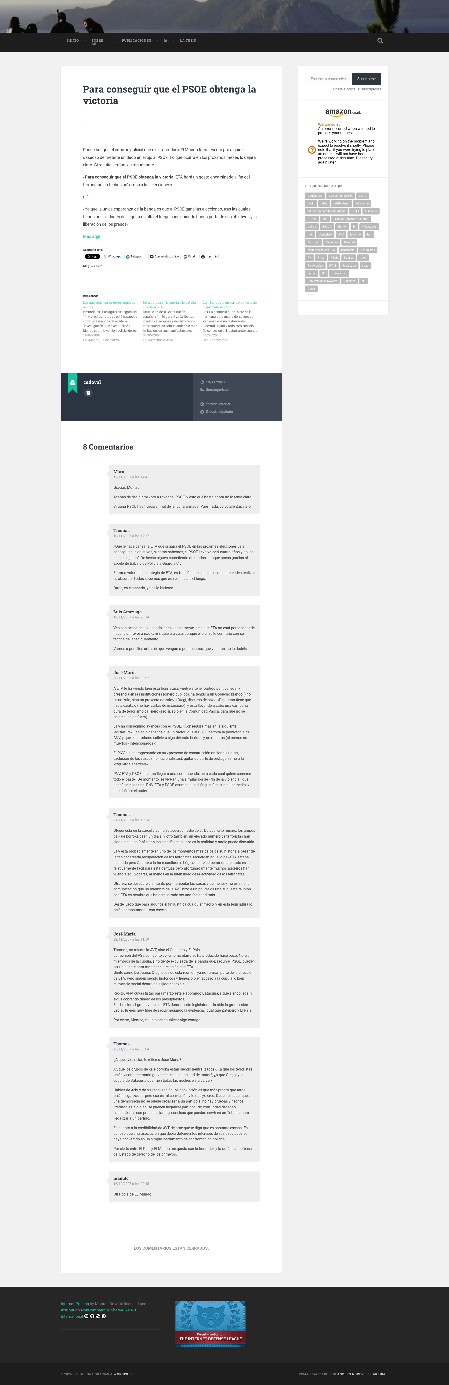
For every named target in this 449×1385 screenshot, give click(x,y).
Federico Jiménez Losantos (350, 219)
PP (309, 257)
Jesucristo (325, 234)
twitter (312, 273)
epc (325, 219)
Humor (342, 226)
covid (311, 203)
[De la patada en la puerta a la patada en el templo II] (173, 321)
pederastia (348, 250)
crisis (324, 203)
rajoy (363, 257)
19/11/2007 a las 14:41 (131, 477)
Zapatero (349, 281)
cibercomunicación (341, 195)
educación (362, 203)
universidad (339, 273)
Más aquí (92, 236)
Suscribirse (366, 79)
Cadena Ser (315, 195)
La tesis (188, 40)
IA (165, 40)
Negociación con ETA (321, 250)
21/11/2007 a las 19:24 (131, 820)
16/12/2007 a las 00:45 (131, 1184)
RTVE (332, 265)
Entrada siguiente (219, 412)
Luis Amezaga (127, 611)
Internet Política (75, 1303)
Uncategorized (217, 390)
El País (312, 219)
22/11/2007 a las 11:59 (131, 939)
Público (349, 257)
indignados (369, 226)
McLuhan (313, 242)
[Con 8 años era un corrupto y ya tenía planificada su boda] (233, 321)
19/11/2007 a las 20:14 (131, 617)
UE (324, 273)
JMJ (341, 234)
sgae (365, 265)
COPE (362, 195)
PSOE (334, 257)
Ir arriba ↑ (378, 1374)
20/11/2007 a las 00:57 (131, 678)
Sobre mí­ (97, 42)
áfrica (311, 288)
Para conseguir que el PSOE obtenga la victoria (169, 95)
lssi (369, 234)
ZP (363, 281)
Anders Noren (350, 1374)
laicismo (355, 234)
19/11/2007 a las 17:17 (131, 536)
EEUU (355, 211)
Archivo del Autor (88, 393)
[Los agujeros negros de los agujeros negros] (113, 321)
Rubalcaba (349, 265)
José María (124, 672)
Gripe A (327, 226)
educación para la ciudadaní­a (326, 211)
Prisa (321, 257)
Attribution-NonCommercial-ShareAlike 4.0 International (98, 1313)
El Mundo (371, 211)
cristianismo (341, 203)
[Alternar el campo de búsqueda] (380, 41)
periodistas (368, 250)
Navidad (349, 242)
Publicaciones (136, 40)
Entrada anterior (218, 404)
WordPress (124, 1374)
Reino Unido (315, 265)
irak (310, 234)
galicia (312, 226)
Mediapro (332, 242)
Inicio (73, 40)
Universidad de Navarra (322, 281)
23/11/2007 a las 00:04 (131, 1049)
